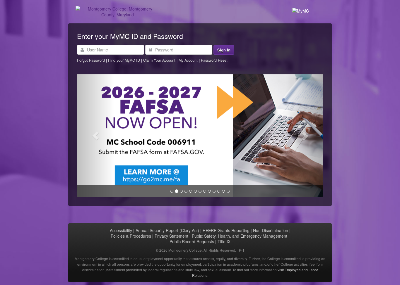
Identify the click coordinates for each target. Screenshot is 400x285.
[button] (95, 135)
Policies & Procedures (131, 236)
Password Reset (214, 60)
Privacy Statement (171, 236)
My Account (189, 60)
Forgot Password (91, 60)
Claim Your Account (160, 60)
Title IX (224, 241)
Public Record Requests (192, 241)
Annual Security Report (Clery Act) (167, 230)
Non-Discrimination (270, 230)
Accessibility (121, 230)
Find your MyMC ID (124, 60)
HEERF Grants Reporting (226, 230)
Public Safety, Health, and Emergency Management (239, 236)
